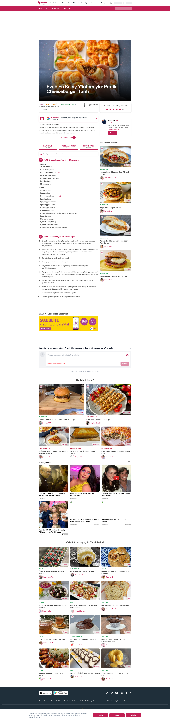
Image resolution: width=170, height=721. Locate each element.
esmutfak (112, 120)
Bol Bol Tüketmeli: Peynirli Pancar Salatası (52, 606)
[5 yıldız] (119, 109)
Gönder (124, 363)
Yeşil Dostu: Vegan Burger (110, 208)
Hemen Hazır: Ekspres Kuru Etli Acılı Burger (114, 173)
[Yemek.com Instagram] (107, 693)
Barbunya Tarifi (66, 8)
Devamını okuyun (113, 129)
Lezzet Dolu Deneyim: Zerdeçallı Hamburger (57, 419)
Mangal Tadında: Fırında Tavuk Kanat (51, 674)
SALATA (41, 602)
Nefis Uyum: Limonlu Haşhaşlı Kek (115, 605)
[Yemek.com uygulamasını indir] (45, 693)
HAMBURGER (104, 169)
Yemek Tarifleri (55, 3)
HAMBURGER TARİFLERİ (66, 104)
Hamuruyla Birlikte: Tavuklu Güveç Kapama (115, 572)
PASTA (41, 568)
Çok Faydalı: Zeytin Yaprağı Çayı (52, 639)
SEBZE (72, 602)
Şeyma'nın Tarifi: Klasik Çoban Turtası (82, 452)
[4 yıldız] (116, 109)
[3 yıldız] (113, 109)
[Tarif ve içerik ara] (111, 3)
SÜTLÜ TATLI (74, 568)
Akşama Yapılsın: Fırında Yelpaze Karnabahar (83, 606)
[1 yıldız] (107, 109)
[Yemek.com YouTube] (116, 693)
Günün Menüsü (73, 3)
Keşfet (93, 3)
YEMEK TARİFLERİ (51, 104)
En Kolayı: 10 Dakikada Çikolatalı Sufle (83, 640)
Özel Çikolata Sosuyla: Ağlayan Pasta (51, 572)
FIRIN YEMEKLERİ (91, 416)
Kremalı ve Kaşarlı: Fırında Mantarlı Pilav (115, 452)
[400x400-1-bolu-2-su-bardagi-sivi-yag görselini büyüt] (58, 172)
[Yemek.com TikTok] (112, 693)
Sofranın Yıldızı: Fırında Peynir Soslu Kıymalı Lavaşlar (53, 452)
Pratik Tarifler (43, 8)
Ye (82, 3)
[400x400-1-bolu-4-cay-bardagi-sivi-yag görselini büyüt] (59, 196)
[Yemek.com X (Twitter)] (122, 693)
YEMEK (41, 104)
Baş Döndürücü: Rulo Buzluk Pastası (85, 673)
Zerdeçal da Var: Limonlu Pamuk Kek (114, 674)
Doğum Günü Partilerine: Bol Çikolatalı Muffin (113, 640)
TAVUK (103, 568)
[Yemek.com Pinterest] (130, 693)
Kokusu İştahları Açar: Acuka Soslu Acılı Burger (114, 242)
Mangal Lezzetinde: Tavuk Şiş (98, 419)
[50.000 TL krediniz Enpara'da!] (68, 323)
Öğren (87, 3)
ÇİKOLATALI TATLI (76, 636)
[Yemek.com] (43, 3)
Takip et (112, 133)
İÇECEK (41, 636)
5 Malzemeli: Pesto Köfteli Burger (113, 276)
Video (64, 3)
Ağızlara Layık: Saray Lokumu (82, 571)
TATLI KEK (104, 602)
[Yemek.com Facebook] (126, 693)
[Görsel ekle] (127, 355)
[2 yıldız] (110, 109)
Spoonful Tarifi (55, 8)
